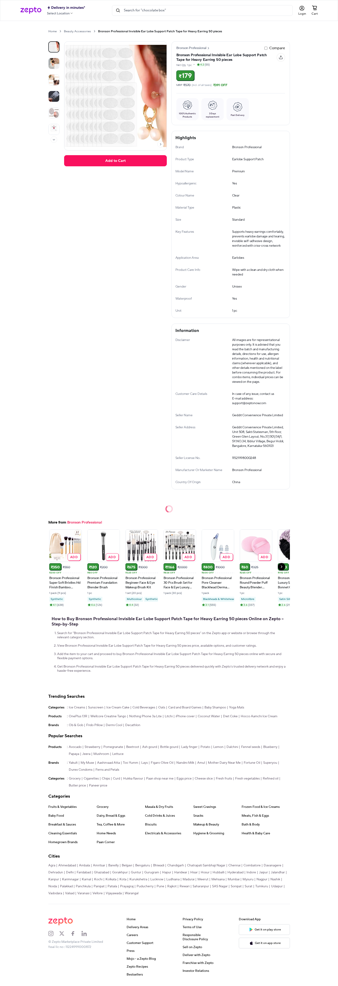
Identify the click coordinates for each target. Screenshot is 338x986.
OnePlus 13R (78, 716)
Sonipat (236, 886)
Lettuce (118, 754)
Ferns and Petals (107, 770)
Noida (52, 886)
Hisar (194, 872)
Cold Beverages (143, 707)
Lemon (218, 747)
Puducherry (145, 886)
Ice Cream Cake (117, 707)
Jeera (86, 754)
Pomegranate (113, 747)
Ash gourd (149, 747)
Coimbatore (252, 865)
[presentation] (60, 31)
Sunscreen (95, 707)
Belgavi (127, 865)
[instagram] (53, 933)
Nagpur (261, 879)
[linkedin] (87, 933)
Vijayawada (114, 893)
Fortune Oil (252, 763)
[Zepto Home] (30, 10)
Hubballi (218, 872)
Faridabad (84, 872)
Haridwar (180, 872)
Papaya (74, 754)
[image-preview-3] (53, 96)
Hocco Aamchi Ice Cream (259, 716)
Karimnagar (70, 879)
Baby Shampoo (215, 707)
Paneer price (98, 785)
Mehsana (218, 879)
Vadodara (55, 893)
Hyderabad (235, 872)
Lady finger (189, 747)
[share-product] (281, 57)
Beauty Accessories (77, 31)
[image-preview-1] (53, 63)
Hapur (166, 872)
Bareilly (113, 865)
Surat (248, 886)
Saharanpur (201, 886)
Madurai (188, 879)
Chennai (234, 865)
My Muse (87, 763)
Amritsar (99, 865)
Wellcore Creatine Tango (108, 716)
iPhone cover (185, 716)
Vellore (97, 893)
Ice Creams (77, 707)
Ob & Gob (76, 725)
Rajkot (172, 886)
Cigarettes (91, 778)
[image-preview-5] (53, 129)
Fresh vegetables (247, 778)
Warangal (131, 893)
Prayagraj (127, 886)
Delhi (70, 872)
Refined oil (270, 778)
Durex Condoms (80, 770)
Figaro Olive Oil (162, 763)
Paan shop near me (160, 778)
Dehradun (55, 872)
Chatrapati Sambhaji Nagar (206, 865)
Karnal (86, 879)
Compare (277, 48)
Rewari (185, 886)
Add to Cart (115, 160)
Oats (161, 707)
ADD (74, 557)
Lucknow (156, 879)
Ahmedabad (67, 865)
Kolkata (110, 879)
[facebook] (76, 933)
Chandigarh (175, 865)
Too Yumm (130, 763)
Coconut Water (209, 716)
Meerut (202, 879)
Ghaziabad (101, 872)
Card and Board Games (184, 707)
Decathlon (132, 725)
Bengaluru (142, 865)
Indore (251, 872)
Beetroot (132, 747)
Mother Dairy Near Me (224, 763)
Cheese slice (204, 778)
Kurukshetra (138, 879)
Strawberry (92, 747)
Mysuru (248, 879)
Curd (116, 778)
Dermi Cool (114, 725)
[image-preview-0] (53, 46)
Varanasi (83, 893)
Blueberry (270, 747)
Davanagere (272, 865)
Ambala (84, 865)
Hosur (205, 872)
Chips (106, 778)
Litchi (169, 716)
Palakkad (66, 886)
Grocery (75, 778)
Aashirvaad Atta (108, 763)
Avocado (75, 747)
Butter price (77, 785)
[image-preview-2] (53, 79)
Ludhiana (173, 879)
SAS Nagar (220, 886)
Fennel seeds (250, 747)
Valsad (69, 893)
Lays (144, 763)
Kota (122, 879)
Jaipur (263, 872)
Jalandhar (278, 872)
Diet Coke (230, 716)
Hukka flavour (133, 778)
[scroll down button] (54, 139)
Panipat (99, 886)
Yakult (73, 763)
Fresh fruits (224, 778)
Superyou (270, 763)
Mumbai (234, 879)
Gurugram (151, 872)
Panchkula (83, 886)
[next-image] (160, 144)
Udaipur (277, 886)
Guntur (136, 872)
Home (52, 31)
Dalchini (232, 747)
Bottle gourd (169, 747)
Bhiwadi (158, 865)
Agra (51, 865)
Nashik (275, 879)
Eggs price (184, 778)
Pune (160, 886)
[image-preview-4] (53, 112)
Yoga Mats (236, 707)
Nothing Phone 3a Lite (145, 716)
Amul (201, 763)
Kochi (98, 879)
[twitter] (64, 933)
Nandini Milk (185, 763)
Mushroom (101, 754)
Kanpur (53, 879)
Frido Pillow (94, 725)
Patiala (112, 886)
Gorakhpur (120, 872)
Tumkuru (261, 886)
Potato (205, 747)
